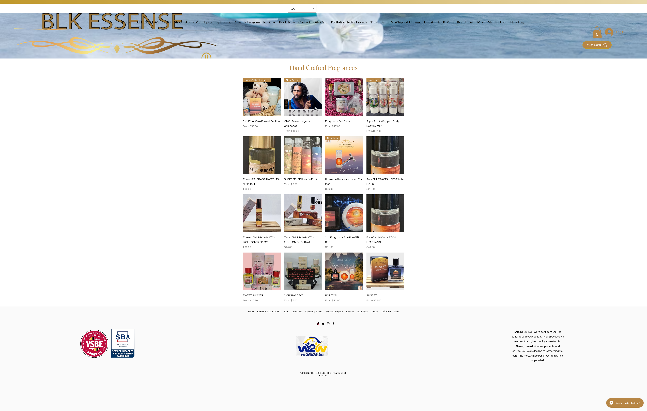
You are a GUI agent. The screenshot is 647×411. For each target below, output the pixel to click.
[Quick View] (344, 97)
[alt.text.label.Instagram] (328, 323)
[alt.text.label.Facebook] (333, 323)
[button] (177, 21)
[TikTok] (318, 323)
